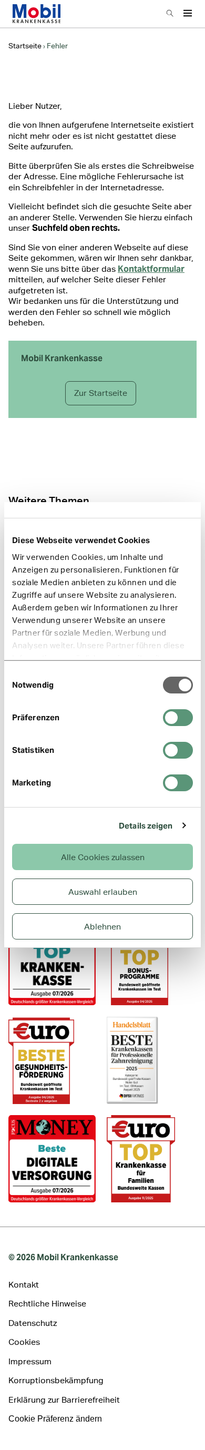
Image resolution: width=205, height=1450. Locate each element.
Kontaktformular (151, 268)
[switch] (178, 717)
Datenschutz (32, 1323)
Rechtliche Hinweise (47, 1304)
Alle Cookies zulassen (103, 857)
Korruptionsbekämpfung (56, 1380)
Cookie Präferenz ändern (55, 1418)
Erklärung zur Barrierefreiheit (64, 1400)
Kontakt (23, 1285)
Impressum (30, 1361)
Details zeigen (145, 826)
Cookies (24, 1342)
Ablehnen (102, 927)
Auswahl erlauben (102, 892)
